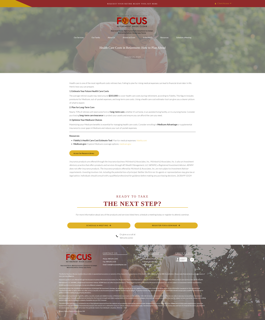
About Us (111, 37)
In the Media (148, 37)
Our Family (96, 37)
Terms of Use (73, 311)
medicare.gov (125, 144)
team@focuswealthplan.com (116, 264)
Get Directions (147, 264)
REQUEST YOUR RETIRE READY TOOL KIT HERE (132, 4)
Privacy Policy (63, 311)
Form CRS (82, 311)
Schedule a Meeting (183, 37)
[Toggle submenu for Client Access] (230, 3)
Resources (164, 37)
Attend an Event (129, 37)
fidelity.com (142, 140)
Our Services (79, 37)
